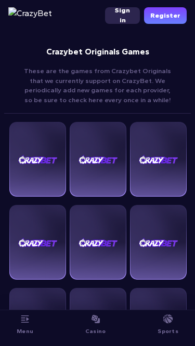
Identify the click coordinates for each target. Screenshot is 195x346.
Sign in (122, 15)
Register (165, 15)
